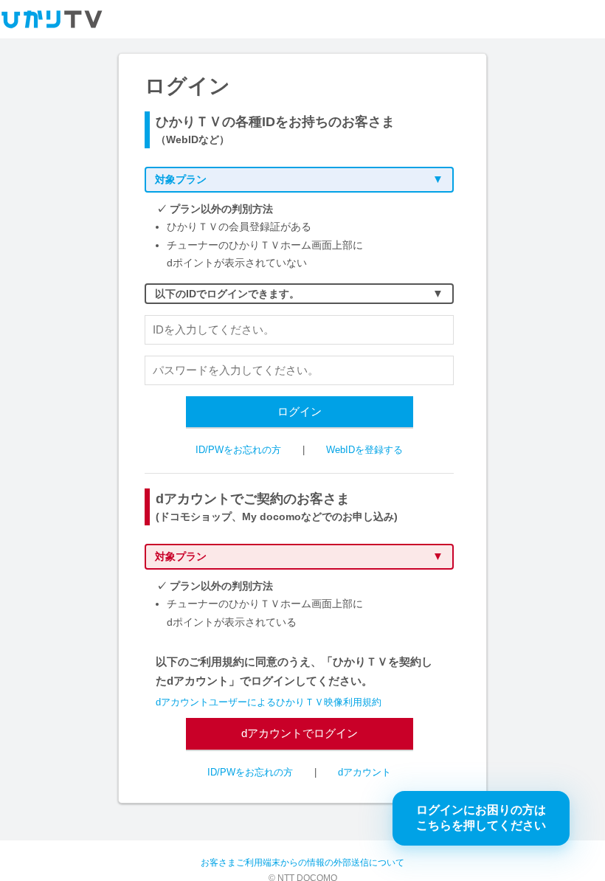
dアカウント (364, 772)
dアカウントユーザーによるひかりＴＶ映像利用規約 (268, 702)
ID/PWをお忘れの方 (238, 450)
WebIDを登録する (364, 450)
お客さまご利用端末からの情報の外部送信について (302, 862)
